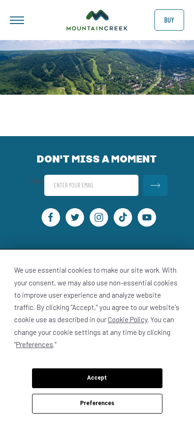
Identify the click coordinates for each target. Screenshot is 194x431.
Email (35, 180)
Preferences (97, 403)
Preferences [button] (34, 344)
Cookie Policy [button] (127, 319)
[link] (97, 28)
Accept (97, 377)
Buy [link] (169, 20)
